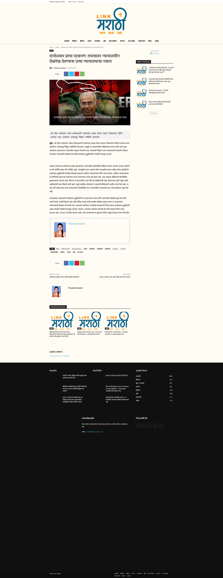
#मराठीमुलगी (100, 249)
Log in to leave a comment (59, 356)
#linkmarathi (66, 249)
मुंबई (74, 252)
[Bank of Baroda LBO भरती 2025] (98, 378)
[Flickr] (149, 425)
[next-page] (54, 341)
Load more (154, 113)
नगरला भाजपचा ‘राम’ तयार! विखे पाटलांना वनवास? (114, 277)
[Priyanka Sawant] (50, 68)
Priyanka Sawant (60, 68)
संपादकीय (97, 41)
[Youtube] (172, 1)
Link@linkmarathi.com (94, 432)
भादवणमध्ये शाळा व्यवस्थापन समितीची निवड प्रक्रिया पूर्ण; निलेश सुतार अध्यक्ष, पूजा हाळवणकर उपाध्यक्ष (161, 81)
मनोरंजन (122, 41)
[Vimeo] (168, 1)
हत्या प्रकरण (80, 252)
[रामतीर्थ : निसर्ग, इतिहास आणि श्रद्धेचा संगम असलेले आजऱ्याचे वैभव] (55, 378)
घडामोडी (66, 41)
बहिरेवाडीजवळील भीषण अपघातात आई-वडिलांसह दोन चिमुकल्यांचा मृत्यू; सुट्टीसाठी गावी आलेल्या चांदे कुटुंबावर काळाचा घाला (62, 334)
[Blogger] (138, 425)
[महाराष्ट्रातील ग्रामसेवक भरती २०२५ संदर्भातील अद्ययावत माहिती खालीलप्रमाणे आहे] (98, 400)
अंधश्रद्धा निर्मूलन (54, 252)
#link (57, 249)
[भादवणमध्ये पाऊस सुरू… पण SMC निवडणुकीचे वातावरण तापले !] (141, 93)
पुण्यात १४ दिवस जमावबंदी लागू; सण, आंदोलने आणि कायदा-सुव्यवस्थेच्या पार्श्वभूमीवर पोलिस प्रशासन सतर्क (73, 399)
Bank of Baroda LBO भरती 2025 (117, 375)
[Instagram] (160, 1)
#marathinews (76, 249)
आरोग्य (89, 41)
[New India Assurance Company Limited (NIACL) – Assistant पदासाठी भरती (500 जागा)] (98, 389)
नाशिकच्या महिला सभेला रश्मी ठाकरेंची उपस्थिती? (64, 277)
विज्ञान (150, 41)
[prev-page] (50, 341)
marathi (122, 249)
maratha (115, 249)
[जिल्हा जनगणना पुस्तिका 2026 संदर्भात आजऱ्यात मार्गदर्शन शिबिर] (141, 105)
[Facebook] (156, 1)
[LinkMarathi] (111, 20)
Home (51, 47)
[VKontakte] (161, 425)
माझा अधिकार (113, 41)
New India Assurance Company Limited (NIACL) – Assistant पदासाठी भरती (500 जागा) (117, 388)
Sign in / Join (72, 1)
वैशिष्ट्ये (74, 41)
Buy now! (81, 1)
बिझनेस (82, 41)
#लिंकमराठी (107, 249)
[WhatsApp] (82, 74)
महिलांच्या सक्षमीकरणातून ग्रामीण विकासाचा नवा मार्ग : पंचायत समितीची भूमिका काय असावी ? (75, 388)
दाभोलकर (62, 252)
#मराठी (85, 249)
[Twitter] (164, 1)
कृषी (104, 41)
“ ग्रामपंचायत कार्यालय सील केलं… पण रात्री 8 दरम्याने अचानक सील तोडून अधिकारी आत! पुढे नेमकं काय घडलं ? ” (161, 70)
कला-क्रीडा (131, 41)
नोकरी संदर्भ (141, 41)
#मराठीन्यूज (92, 249)
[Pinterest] (77, 74)
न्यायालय (69, 252)
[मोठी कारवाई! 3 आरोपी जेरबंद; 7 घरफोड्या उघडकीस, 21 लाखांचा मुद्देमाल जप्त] (117, 321)
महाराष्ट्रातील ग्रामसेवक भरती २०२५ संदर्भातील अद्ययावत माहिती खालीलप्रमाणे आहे (117, 399)
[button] (171, 41)
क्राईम (157, 41)
